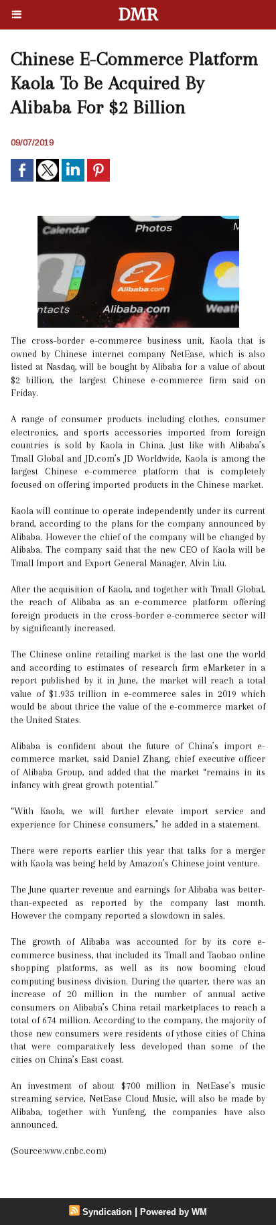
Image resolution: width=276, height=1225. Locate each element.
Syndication (107, 1212)
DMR (138, 14)
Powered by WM (173, 1212)
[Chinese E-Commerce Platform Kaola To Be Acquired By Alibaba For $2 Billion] (138, 221)
